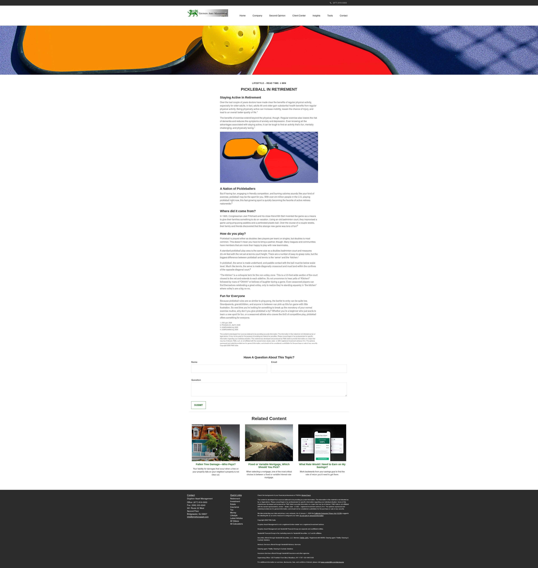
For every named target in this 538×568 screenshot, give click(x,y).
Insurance (234, 507)
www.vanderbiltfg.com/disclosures (332, 562)
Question (196, 380)
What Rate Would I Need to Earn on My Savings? (322, 466)
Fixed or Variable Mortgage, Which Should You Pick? (269, 466)
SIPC (307, 537)
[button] (257, 15)
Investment (235, 501)
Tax (231, 509)
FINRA (302, 537)
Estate (233, 504)
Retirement (235, 498)
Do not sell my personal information (312, 515)
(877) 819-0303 (340, 2)
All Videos (234, 521)
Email (274, 362)
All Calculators (236, 523)
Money (233, 512)
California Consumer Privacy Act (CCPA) (328, 513)
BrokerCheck (306, 495)
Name (194, 362)
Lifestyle (233, 515)
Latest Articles (236, 518)
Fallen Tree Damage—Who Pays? (216, 464)
